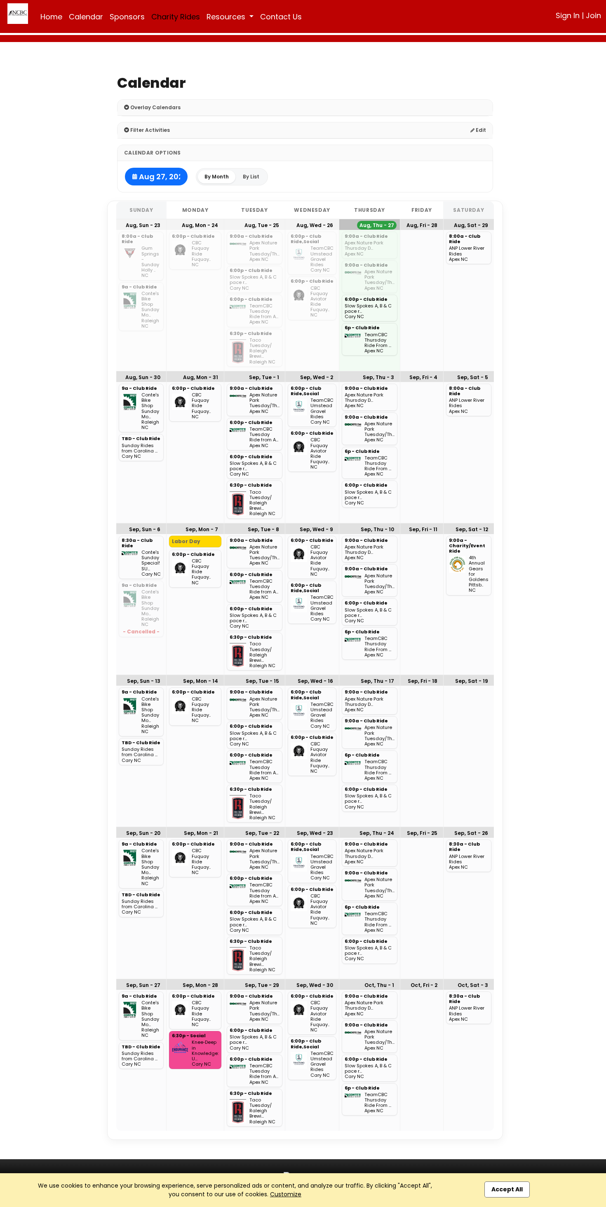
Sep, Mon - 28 (200, 985)
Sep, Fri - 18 (422, 680)
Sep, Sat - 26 (471, 833)
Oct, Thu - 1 (379, 985)
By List (251, 176)
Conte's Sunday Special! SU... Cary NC (151, 563)
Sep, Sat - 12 (472, 529)
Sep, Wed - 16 (315, 680)
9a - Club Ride (139, 287)
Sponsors (127, 17)
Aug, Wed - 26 (314, 225)
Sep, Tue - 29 (262, 985)
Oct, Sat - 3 (473, 985)
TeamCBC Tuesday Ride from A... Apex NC (263, 314)
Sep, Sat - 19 (471, 680)
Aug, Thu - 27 (376, 225)
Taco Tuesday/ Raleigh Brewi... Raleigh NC (262, 351)
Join (593, 15)
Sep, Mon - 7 (202, 529)
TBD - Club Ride (141, 439)
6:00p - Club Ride (193, 236)
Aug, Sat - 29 (471, 225)
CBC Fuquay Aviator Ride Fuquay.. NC (319, 302)
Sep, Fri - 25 (422, 833)
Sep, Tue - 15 (262, 680)
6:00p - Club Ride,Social (306, 239)
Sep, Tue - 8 (263, 529)
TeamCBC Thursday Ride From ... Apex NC (377, 343)
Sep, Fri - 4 (423, 377)
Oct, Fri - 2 (424, 985)
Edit (480, 130)
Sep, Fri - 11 (423, 529)
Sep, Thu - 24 (376, 833)
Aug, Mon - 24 (200, 225)
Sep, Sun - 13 (143, 680)
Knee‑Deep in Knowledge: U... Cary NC (205, 1053)
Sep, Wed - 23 (315, 833)
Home (51, 17)
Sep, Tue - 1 (264, 377)
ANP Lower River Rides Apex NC (466, 254)
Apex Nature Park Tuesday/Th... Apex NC (264, 251)
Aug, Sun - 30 (142, 377)
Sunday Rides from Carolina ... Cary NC (139, 451)
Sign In (568, 15)
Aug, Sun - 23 (143, 225)
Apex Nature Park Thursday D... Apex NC (364, 248)
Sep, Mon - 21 (201, 833)
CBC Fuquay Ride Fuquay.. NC (201, 253)
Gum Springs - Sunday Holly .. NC (150, 262)
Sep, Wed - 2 (316, 377)
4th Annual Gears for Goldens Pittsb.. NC (479, 574)
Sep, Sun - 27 (143, 985)
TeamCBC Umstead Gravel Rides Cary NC (322, 259)
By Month (216, 176)
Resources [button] (227, 17)
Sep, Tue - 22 (262, 833)
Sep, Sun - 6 (144, 529)
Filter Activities (149, 130)
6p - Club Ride (362, 328)
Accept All (507, 1189)
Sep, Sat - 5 (472, 377)
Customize (285, 1194)
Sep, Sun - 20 (143, 833)
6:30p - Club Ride (251, 334)
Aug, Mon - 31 (200, 377)
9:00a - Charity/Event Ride (467, 546)
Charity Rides (175, 17)
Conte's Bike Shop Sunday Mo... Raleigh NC (150, 310)
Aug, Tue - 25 (261, 225)
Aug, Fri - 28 (421, 225)
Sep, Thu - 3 (378, 377)
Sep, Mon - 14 (200, 680)
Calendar (86, 17)
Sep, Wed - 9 (316, 529)
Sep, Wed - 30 (314, 985)
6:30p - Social (189, 1036)
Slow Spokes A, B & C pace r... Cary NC (253, 282)
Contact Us (281, 17)
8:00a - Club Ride (137, 239)
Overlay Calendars (155, 107)
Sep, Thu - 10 (377, 529)
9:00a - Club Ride (251, 236)
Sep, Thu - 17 (377, 680)
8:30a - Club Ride (137, 543)
